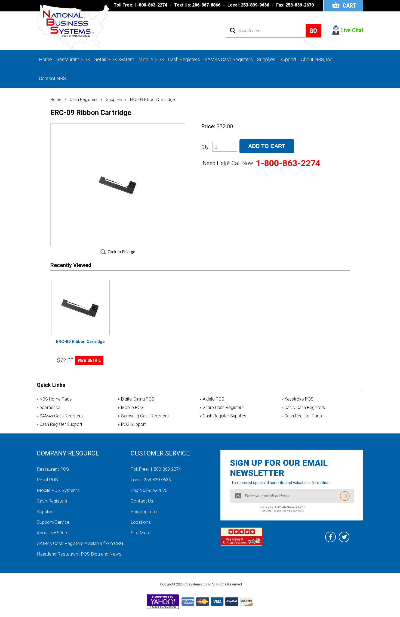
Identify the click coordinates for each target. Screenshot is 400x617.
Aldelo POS (213, 399)
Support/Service (53, 522)
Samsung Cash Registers (145, 416)
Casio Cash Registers (304, 407)
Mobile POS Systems (58, 490)
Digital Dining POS (137, 399)
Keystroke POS (298, 399)
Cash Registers (184, 59)
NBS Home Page (55, 399)
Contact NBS (52, 78)
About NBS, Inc (317, 59)
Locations (141, 522)
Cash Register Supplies (224, 416)
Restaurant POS (73, 59)
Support (288, 59)
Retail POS (47, 479)
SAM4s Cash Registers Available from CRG (80, 543)
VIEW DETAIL (89, 360)
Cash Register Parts (303, 416)
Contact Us (142, 501)
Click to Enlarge (121, 251)
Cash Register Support (60, 424)
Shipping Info (144, 511)
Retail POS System (114, 59)
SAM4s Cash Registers (228, 59)
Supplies (266, 59)
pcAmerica (49, 407)
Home (45, 59)
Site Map (140, 532)
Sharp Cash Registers (223, 407)
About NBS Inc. (52, 532)
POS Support (133, 424)
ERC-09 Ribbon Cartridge (80, 341)
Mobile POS (151, 59)
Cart (349, 5)
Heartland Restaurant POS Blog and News (79, 554)
